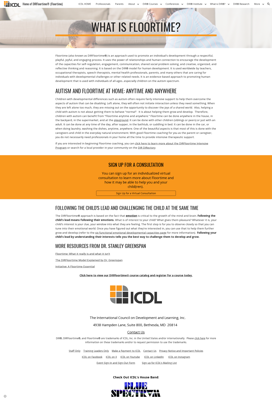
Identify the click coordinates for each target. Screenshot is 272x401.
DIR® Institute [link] (194, 4)
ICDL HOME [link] (84, 4)
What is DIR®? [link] (217, 4)
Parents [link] (119, 4)
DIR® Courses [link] (150, 4)
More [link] (257, 4)
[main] (136, 28)
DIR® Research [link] (241, 4)
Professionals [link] (103, 4)
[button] (268, 4)
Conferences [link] (172, 4)
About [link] (131, 4)
